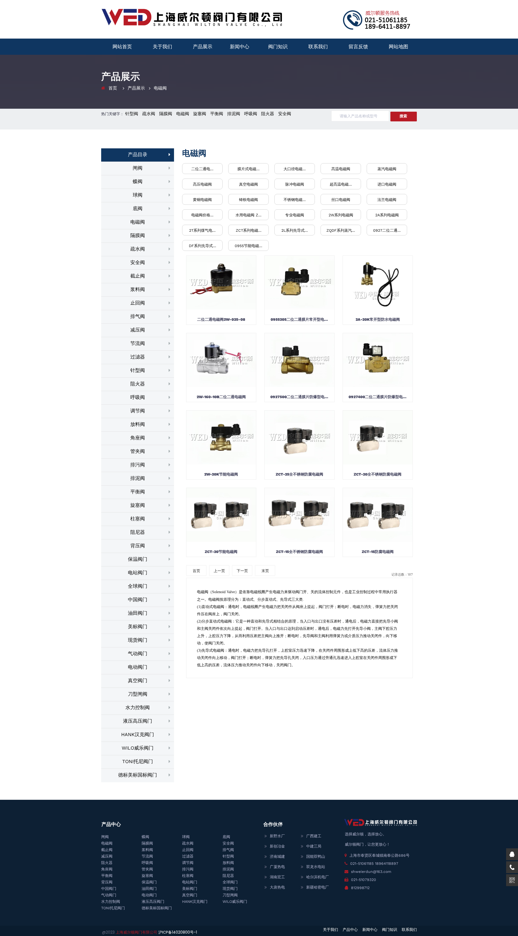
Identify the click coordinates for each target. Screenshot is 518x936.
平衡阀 (216, 113)
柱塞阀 (137, 518)
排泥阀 (233, 113)
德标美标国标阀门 (137, 775)
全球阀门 (137, 586)
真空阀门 (137, 680)
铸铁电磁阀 (248, 199)
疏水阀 (148, 113)
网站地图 (398, 46)
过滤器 (137, 357)
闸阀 (137, 168)
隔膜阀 (165, 113)
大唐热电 (277, 887)
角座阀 (137, 437)
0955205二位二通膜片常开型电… (299, 319)
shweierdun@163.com (371, 871)
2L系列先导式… (294, 230)
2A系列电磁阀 (387, 215)
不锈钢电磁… (295, 199)
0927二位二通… (387, 230)
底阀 (137, 208)
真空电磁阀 (248, 184)
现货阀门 (137, 640)
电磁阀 (160, 88)
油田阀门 (137, 613)
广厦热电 (277, 867)
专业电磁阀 (294, 215)
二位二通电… (202, 169)
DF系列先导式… (202, 246)
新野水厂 (277, 836)
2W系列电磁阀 (341, 215)
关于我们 (162, 46)
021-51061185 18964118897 (374, 863)
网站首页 (122, 46)
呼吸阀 (250, 113)
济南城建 (277, 856)
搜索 (403, 116)
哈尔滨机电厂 (317, 877)
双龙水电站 (315, 867)
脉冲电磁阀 (294, 184)
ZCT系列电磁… (248, 230)
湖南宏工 (277, 877)
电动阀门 (137, 667)
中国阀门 (137, 599)
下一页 (242, 570)
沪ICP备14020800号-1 (177, 932)
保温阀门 (137, 559)
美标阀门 (137, 626)
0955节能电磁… (248, 246)
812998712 (360, 888)
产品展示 (202, 46)
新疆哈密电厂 (317, 887)
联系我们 (318, 46)
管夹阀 (137, 451)
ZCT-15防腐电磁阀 (378, 551)
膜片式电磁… (248, 169)
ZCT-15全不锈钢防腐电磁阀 (299, 551)
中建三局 (313, 846)
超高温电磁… (341, 184)
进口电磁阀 (386, 184)
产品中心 (350, 929)
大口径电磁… (295, 169)
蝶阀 (137, 181)
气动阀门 (137, 653)
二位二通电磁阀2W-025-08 (221, 319)
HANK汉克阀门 (137, 734)
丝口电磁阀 (340, 199)
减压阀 (137, 330)
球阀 (137, 195)
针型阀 (131, 113)
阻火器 (267, 113)
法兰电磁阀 (386, 199)
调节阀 (137, 411)
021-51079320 (363, 879)
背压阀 (137, 545)
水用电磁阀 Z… (248, 215)
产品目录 (137, 154)
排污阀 (137, 464)
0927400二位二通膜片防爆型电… (378, 397)
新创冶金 (277, 846)
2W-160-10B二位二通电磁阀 (221, 397)
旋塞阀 (199, 113)
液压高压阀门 (137, 721)
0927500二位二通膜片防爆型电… (299, 397)
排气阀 (137, 316)
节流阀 (137, 343)
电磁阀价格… (202, 215)
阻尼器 (137, 532)
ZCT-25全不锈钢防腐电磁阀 (299, 474)
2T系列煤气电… (202, 230)
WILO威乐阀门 (138, 748)
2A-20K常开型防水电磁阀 (378, 319)
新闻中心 (239, 46)
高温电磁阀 (340, 169)
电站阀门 (137, 572)
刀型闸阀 (137, 694)
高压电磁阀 (202, 184)
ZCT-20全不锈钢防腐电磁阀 (377, 474)
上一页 (219, 570)
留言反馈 (358, 46)
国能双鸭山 (315, 856)
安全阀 (284, 113)
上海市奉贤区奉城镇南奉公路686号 (379, 855)
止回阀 (137, 303)
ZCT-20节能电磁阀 (221, 551)
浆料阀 (137, 289)
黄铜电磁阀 (202, 199)
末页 (265, 570)
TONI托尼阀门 (137, 761)
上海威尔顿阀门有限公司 (137, 932)
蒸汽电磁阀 (386, 169)
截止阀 (137, 276)
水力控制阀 (137, 707)
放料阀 (137, 424)
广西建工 (313, 836)
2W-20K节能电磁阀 (221, 474)
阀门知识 (278, 46)
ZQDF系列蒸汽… (340, 230)
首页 (112, 88)
